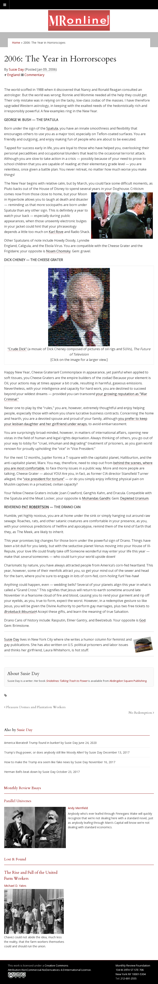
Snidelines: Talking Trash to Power (66, 681)
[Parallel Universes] (35, 827)
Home (16, 42)
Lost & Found (15, 859)
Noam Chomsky (58, 251)
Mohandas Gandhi (96, 498)
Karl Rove (56, 231)
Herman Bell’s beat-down (21, 772)
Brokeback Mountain (20, 611)
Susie (8, 639)
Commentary (34, 75)
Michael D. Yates (15, 886)
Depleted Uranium (134, 498)
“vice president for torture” (43, 479)
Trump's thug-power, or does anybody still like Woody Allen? (44, 752)
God (142, 620)
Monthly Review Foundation (133, 965)
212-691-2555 (129, 978)
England (13, 75)
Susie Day (16, 69)
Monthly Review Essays (22, 788)
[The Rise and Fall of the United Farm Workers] (34, 911)
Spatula (52, 128)
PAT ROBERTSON (35, 507)
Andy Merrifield (78, 808)
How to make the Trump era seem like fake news (37, 762)
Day (16, 639)
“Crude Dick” (17, 349)
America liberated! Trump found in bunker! (32, 743)
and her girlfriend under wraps (63, 424)
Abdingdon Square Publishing (127, 681)
